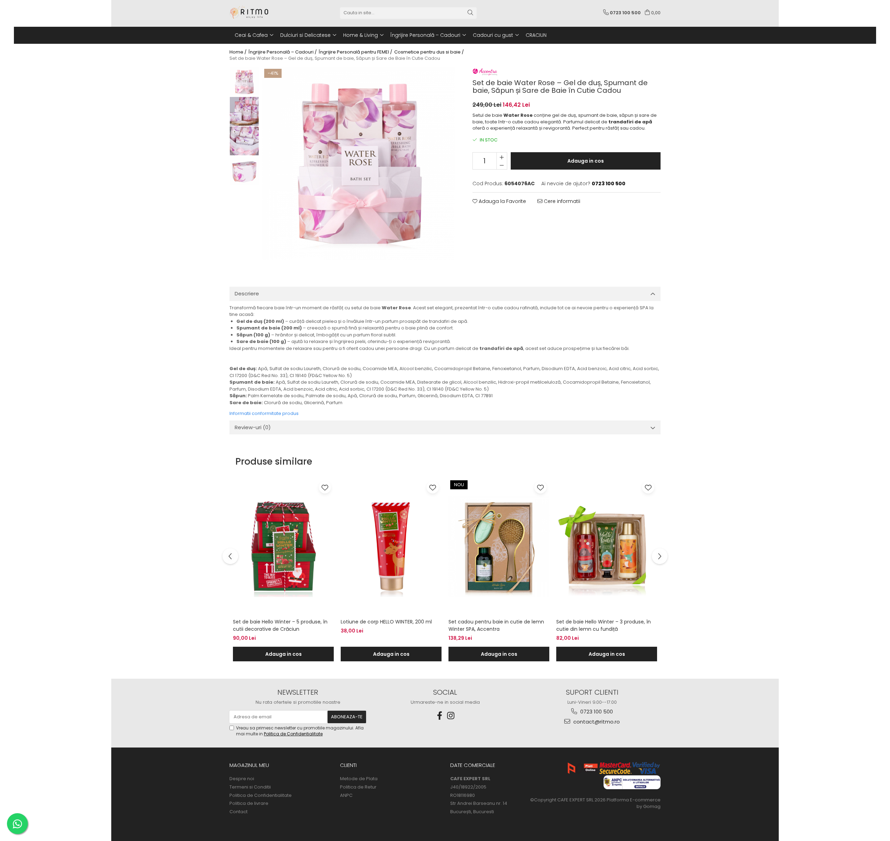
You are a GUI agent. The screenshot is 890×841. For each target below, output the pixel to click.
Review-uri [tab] (253, 427)
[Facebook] (439, 716)
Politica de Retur (358, 787)
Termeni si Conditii (250, 787)
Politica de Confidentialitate (293, 734)
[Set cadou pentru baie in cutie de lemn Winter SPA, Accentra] (498, 547)
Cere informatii (561, 201)
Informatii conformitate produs (264, 413)
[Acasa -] (264, 13)
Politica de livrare (248, 803)
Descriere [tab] (247, 293)
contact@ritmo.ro (596, 721)
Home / (238, 52)
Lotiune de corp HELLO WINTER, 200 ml (386, 621)
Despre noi (241, 779)
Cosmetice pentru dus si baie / (429, 52)
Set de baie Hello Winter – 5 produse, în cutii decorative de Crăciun (280, 625)
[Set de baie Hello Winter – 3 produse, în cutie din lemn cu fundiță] (606, 547)
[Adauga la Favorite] (325, 487)
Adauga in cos (585, 160)
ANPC (346, 795)
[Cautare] (470, 13)
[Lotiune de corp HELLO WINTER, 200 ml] (391, 547)
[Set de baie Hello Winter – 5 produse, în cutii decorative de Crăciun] (283, 547)
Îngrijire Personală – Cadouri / (283, 52)
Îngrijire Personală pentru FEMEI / (356, 52)
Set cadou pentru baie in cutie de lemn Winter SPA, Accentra (496, 625)
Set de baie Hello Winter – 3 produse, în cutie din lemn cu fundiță (603, 625)
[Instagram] (450, 716)
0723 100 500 (596, 711)
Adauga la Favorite (501, 201)
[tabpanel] (358, 163)
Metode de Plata (359, 779)
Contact (238, 812)
